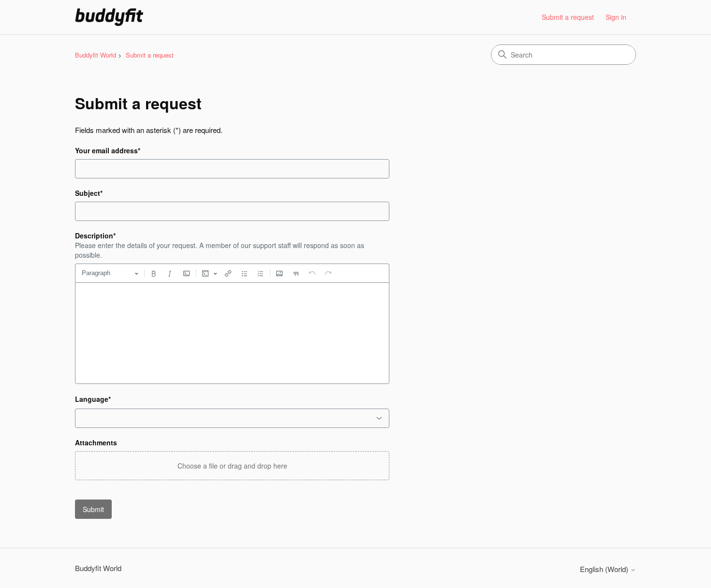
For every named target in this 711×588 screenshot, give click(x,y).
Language (93, 399)
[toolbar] (232, 273)
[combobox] (232, 418)
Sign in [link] (616, 17)
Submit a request (568, 17)
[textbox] (232, 333)
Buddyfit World (95, 54)
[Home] (109, 17)
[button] (232, 465)
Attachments (96, 442)
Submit (93, 509)
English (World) (605, 569)
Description (95, 235)
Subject (89, 193)
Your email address (107, 150)
